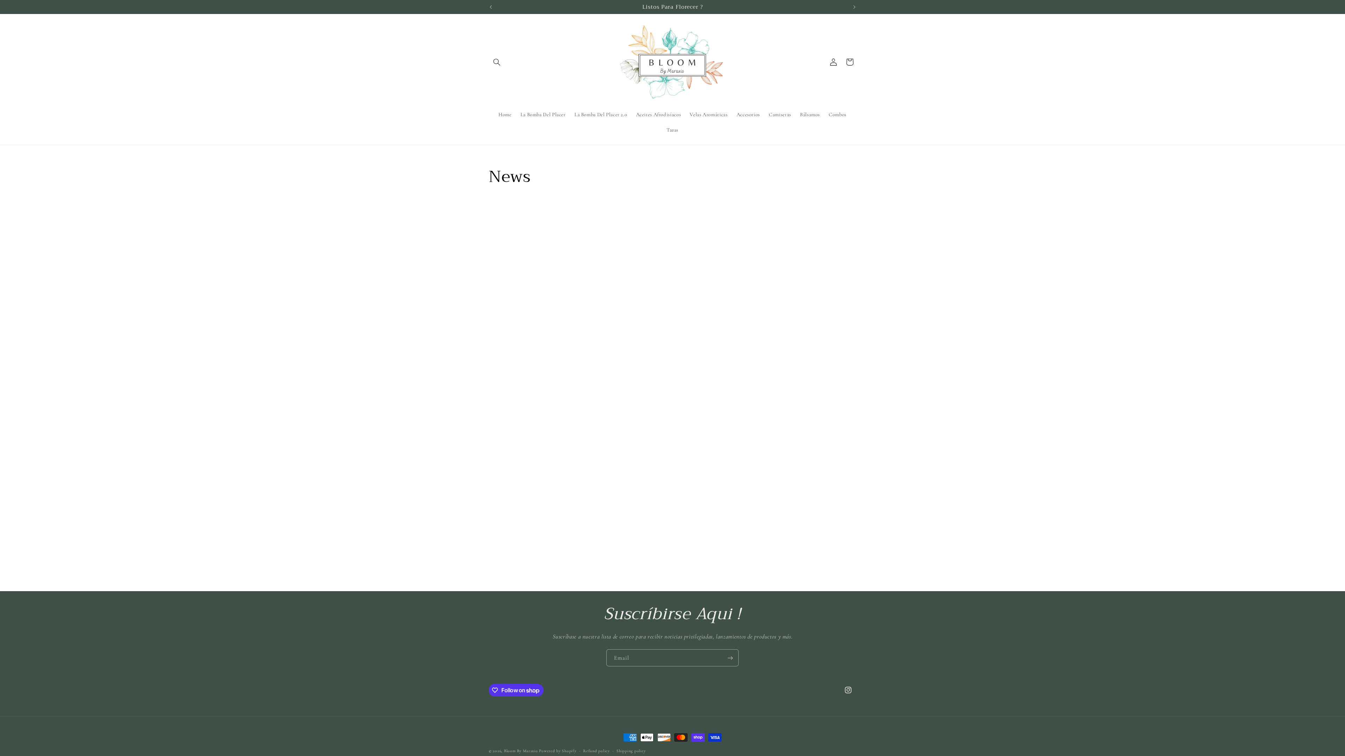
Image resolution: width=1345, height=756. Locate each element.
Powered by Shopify (557, 750)
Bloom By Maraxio (521, 750)
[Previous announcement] (490, 7)
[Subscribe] (730, 657)
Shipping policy (631, 750)
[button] (497, 62)
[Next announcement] (854, 7)
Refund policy (596, 750)
